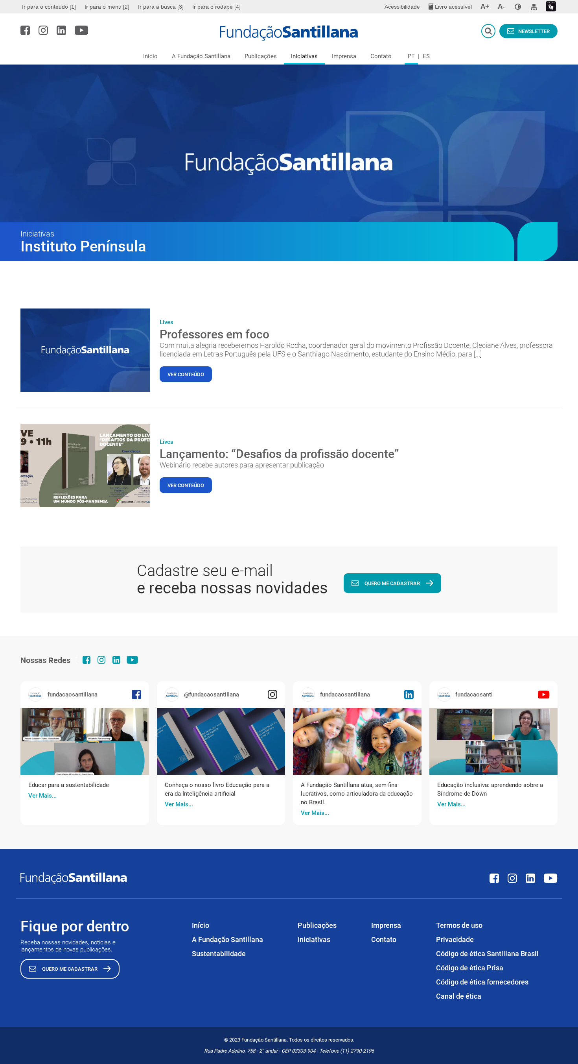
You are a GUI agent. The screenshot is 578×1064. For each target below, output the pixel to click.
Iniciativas (304, 56)
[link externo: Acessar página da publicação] (84, 741)
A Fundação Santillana (201, 56)
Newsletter (534, 31)
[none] (518, 6)
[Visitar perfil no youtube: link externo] (81, 30)
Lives (166, 322)
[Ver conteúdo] (85, 350)
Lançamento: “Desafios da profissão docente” (279, 454)
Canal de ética (458, 996)
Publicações (261, 56)
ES (426, 56)
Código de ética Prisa (469, 968)
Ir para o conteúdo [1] (49, 7)
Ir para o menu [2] (107, 7)
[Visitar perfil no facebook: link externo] (25, 30)
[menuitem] (49, 6)
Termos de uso (459, 925)
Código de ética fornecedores (482, 982)
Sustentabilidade (219, 953)
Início (150, 56)
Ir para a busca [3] (161, 7)
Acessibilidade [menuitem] (402, 7)
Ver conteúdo (186, 374)
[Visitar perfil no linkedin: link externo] (61, 30)
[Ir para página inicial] (289, 33)
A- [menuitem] (501, 6)
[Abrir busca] (488, 31)
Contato (381, 56)
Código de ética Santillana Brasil (487, 953)
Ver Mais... (42, 795)
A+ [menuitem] (484, 6)
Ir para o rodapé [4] (216, 7)
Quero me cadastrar (392, 583)
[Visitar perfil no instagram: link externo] (43, 30)
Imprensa (344, 56)
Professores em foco (214, 334)
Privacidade (455, 939)
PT (411, 56)
